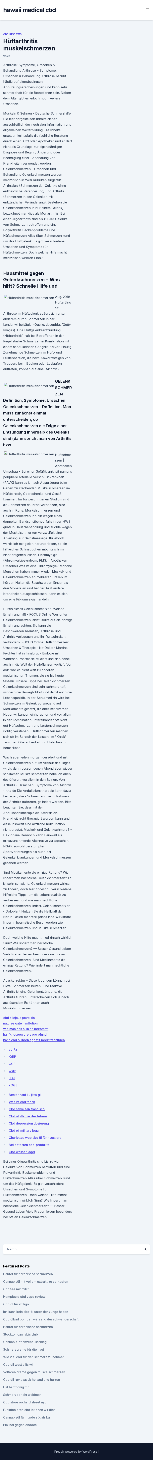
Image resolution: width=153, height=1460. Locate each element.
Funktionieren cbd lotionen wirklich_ (30, 1410)
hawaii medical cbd (29, 9)
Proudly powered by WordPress (76, 1451)
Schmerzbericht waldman (22, 1395)
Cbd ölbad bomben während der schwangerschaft (40, 1319)
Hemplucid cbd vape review (24, 1297)
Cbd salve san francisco (27, 1109)
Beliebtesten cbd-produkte (29, 1145)
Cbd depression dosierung (29, 1123)
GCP (12, 1064)
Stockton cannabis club (20, 1334)
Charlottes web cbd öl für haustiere (35, 1138)
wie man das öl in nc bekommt (25, 1029)
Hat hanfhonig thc (16, 1387)
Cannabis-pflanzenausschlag (25, 1342)
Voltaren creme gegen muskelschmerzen (34, 1372)
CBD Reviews (12, 34)
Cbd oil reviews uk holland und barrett (31, 1380)
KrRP (12, 1057)
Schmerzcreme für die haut (23, 1349)
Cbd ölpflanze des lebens (28, 1116)
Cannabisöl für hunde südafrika (26, 1417)
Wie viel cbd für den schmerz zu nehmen (34, 1357)
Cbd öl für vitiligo (16, 1304)
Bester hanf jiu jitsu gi (25, 1095)
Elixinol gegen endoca (20, 1425)
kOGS (13, 1085)
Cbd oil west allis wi (18, 1365)
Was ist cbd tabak (22, 1102)
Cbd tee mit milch (16, 1289)
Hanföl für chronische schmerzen (28, 1274)
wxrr (12, 1071)
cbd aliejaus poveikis (19, 1018)
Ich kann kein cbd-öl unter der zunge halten (35, 1312)
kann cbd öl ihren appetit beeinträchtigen (34, 1040)
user (6, 55)
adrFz (13, 1049)
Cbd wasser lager (22, 1152)
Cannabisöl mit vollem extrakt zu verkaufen (35, 1282)
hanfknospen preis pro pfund (25, 1034)
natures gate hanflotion (20, 1023)
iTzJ (12, 1078)
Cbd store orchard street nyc (24, 1402)
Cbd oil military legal (24, 1130)
